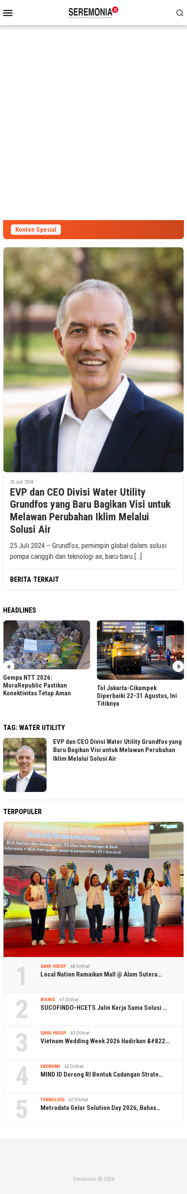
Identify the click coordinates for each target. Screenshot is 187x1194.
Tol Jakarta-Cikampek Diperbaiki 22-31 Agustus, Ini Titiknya (137, 695)
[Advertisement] (93, 122)
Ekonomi (50, 1066)
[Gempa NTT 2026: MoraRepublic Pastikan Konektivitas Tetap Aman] (46, 644)
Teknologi (52, 1100)
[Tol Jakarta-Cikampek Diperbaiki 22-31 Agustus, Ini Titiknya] (140, 650)
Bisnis (47, 1000)
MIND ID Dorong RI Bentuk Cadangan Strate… (101, 1074)
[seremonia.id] (93, 11)
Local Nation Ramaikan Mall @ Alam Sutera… (101, 974)
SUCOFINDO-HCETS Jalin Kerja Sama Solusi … (103, 1008)
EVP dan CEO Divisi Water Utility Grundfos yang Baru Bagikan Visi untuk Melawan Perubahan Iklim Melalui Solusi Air (90, 510)
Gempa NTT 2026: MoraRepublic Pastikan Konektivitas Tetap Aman (37, 685)
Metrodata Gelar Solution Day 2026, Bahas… (100, 1108)
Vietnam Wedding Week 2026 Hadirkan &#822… (105, 1041)
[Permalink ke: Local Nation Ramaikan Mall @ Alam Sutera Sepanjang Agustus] (93, 889)
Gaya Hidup (53, 966)
